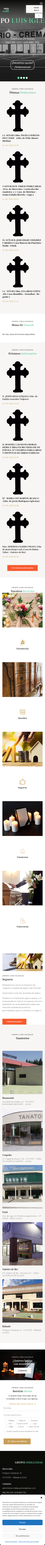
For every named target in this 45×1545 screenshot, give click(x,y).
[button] (41, 1497)
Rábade (6, 1326)
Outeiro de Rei (10, 1269)
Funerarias (22, 926)
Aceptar (22, 1522)
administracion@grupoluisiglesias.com (19, 1488)
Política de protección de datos (28, 1541)
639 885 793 (20, 1492)
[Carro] (39, 15)
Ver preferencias (22, 1536)
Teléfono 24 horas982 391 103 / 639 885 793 (22, 41)
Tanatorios (22, 857)
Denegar (22, 1529)
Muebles (22, 718)
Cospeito (7, 1155)
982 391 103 (7, 1492)
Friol (5, 1212)
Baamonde (8, 1098)
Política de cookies (11, 1541)
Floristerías (22, 648)
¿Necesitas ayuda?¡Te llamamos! (22, 65)
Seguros (22, 787)
